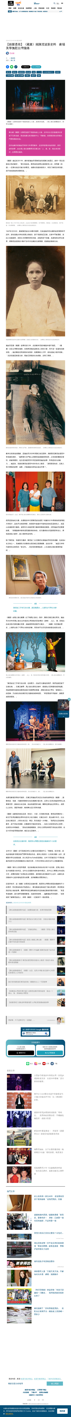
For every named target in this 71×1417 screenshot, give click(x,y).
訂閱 (47, 1064)
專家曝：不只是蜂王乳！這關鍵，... (21, 1020)
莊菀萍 (58, 72)
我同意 (62, 1411)
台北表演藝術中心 (48, 72)
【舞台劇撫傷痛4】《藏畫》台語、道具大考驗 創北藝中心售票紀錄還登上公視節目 (31, 971)
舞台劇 (28, 72)
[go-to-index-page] (36, 3)
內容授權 (26, 1392)
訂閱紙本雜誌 (10, 3)
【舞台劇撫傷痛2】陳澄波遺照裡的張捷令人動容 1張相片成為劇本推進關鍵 (31, 961)
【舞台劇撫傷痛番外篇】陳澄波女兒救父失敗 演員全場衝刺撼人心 (31, 920)
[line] (29, 1400)
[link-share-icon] (15, 66)
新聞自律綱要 (43, 1392)
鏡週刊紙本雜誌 (26, 1379)
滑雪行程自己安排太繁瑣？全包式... (48, 1233)
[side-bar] (62, 3)
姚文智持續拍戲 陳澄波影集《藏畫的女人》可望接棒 (27, 982)
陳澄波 (15, 72)
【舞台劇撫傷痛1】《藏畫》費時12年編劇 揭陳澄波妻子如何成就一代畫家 (31, 951)
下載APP (34, 1392)
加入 (31, 1064)
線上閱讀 (55, 1383)
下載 (55, 1064)
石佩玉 (27, 75)
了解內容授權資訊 (54, 1379)
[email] (43, 1400)
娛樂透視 (21, 72)
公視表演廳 (10, 75)
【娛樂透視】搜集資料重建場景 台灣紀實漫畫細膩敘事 (28, 1002)
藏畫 (39, 75)
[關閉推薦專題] (69, 699)
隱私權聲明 (9, 1414)
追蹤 (39, 1064)
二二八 (39, 72)
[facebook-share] (7, 66)
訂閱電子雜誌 (41, 1390)
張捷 (33, 72)
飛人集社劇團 (19, 75)
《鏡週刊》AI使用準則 (35, 1395)
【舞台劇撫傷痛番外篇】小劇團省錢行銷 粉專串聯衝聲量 (30, 910)
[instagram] (39, 1400)
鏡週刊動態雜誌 (40, 1379)
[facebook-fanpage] (35, 1400)
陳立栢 (9, 72)
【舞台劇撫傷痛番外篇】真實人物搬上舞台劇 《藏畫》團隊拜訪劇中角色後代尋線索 (31, 941)
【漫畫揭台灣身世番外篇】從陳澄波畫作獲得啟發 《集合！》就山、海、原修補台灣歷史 (31, 992)
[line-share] (11, 66)
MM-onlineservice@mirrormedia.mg (38, 1403)
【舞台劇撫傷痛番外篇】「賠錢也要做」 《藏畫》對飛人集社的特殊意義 (31, 930)
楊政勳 (13, 58)
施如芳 (33, 75)
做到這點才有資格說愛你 (44, 1261)
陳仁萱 (13, 60)
